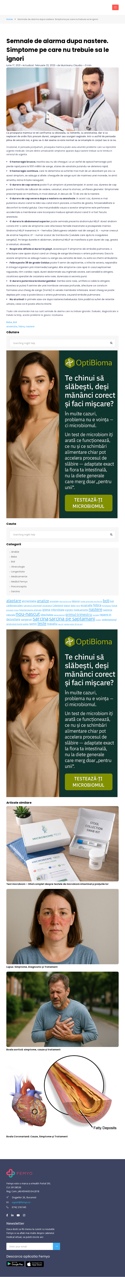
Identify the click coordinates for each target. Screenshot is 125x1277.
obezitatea (47, 614)
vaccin (60, 624)
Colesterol (57, 605)
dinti (78, 606)
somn (33, 624)
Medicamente (19, 576)
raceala (96, 615)
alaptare (13, 600)
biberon (76, 601)
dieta (73, 605)
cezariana (47, 605)
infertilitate (57, 610)
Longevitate (18, 571)
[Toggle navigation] (115, 7)
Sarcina (15, 591)
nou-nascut (28, 614)
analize (43, 600)
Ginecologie (18, 566)
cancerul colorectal (32, 605)
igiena (46, 610)
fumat (114, 605)
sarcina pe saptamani (72, 618)
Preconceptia (19, 586)
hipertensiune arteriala (30, 610)
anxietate (11, 326)
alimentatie (29, 601)
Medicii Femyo (19, 581)
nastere (30, 326)
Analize (15, 551)
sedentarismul (109, 619)
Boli (15, 322)
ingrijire (69, 609)
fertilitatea (106, 606)
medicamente (81, 609)
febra (21, 326)
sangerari (26, 619)
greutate (10, 610)
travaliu (52, 624)
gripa (16, 610)
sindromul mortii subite (17, 624)
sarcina (41, 618)
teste (41, 623)
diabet (67, 605)
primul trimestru (78, 614)
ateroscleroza (65, 601)
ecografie (86, 605)
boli (106, 600)
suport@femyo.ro (21, 1202)
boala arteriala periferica (91, 601)
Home (9, 19)
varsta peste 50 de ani (73, 624)
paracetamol (59, 615)
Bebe (9, 322)
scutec (98, 620)
